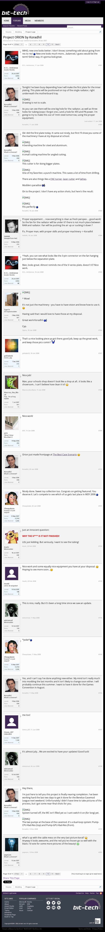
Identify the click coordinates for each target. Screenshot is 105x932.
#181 (100, 65)
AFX (6, 433)
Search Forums (9, 26)
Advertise (8, 912)
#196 (100, 693)
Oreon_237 (8, 732)
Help (87, 893)
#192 (100, 546)
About (7, 904)
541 (18, 404)
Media (28, 21)
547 (18, 317)
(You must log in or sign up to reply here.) (87, 874)
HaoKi (6, 584)
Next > (58, 44)
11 (52, 44)
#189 (100, 431)
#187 (100, 353)
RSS (101, 893)
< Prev (16, 44)
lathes (83, 179)
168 (18, 592)
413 (18, 364)
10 (48, 44)
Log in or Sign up (93, 2)
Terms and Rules (84, 929)
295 (18, 443)
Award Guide (9, 906)
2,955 (17, 76)
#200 (100, 852)
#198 (100, 766)
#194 (100, 618)
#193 (100, 581)
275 (18, 244)
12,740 (17, 518)
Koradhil (35, 41)
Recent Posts (22, 26)
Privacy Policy (97, 929)
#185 (100, 272)
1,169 (17, 740)
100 (18, 628)
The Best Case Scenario (65, 454)
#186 (100, 330)
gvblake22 (8, 356)
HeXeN (7, 236)
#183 (100, 211)
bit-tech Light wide (9, 893)
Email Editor (9, 908)
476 (18, 863)
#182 (100, 125)
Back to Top (9, 917)
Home (6, 21)
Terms (7, 910)
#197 (100, 730)
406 (18, 112)
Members (39, 21)
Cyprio (7, 310)
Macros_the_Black (11, 393)
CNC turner (56, 179)
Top (97, 893)
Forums (17, 21)
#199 (100, 829)
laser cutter (69, 179)
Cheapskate (9, 509)
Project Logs (18, 41)
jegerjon (7, 855)
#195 (100, 654)
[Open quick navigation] (100, 32)
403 (18, 555)
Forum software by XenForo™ (22, 929)
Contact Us (80, 893)
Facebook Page (10, 915)
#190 (100, 469)
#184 (100, 235)
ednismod (8, 620)
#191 (100, 506)
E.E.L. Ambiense (11, 68)
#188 (100, 390)
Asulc (6, 547)
